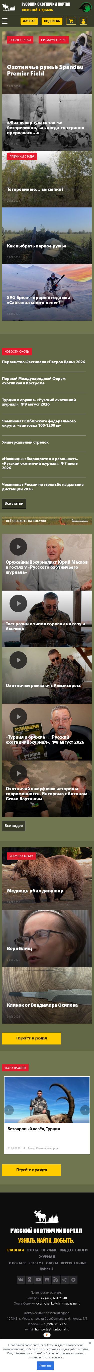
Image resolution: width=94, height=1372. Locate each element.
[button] (46, 1351)
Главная (15, 1250)
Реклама (36, 1263)
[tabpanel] (47, 1115)
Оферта (52, 1263)
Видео (66, 1250)
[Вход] (83, 21)
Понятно (45, 1365)
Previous (9, 1110)
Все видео (14, 826)
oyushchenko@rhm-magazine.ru (58, 1303)
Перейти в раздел (31, 1038)
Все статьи (14, 504)
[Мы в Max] (73, 1283)
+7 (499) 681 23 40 (54, 1298)
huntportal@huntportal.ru (52, 1329)
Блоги (81, 1250)
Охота (33, 1250)
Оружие (49, 1250)
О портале (17, 1263)
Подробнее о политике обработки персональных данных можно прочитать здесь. (46, 1355)
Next (85, 1110)
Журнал (29, 21)
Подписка (52, 21)
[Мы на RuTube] (47, 1283)
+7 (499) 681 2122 (54, 1324)
